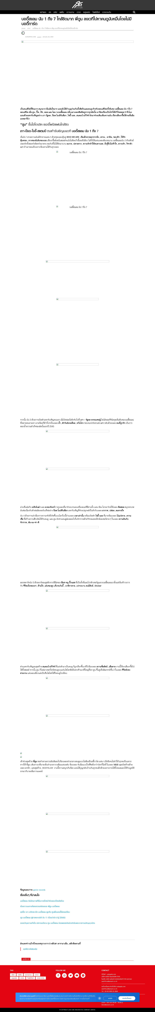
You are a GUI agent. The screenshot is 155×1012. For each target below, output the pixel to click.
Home (24, 28)
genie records (39, 890)
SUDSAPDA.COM (30, 37)
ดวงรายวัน (106, 12)
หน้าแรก (43, 12)
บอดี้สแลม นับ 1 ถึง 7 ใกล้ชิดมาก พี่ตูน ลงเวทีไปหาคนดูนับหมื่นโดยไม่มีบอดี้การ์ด (55, 28)
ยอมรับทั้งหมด (126, 998)
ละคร (22, 978)
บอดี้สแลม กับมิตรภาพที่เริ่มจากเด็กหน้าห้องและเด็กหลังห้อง (42, 901)
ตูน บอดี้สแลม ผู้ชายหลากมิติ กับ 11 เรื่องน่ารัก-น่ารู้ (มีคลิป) (42, 917)
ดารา (79, 12)
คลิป (55, 12)
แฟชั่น (62, 12)
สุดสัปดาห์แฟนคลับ (30, 949)
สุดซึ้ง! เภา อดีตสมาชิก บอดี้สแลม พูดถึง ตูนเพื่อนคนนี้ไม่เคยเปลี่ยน (45, 912)
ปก (50, 12)
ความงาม (70, 12)
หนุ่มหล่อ (86, 12)
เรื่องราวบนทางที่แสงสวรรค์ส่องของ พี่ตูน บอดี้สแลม (40, 906)
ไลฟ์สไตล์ (96, 12)
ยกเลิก (110, 998)
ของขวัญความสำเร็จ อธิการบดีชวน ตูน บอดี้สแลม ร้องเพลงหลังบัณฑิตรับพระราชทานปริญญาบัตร (57, 923)
